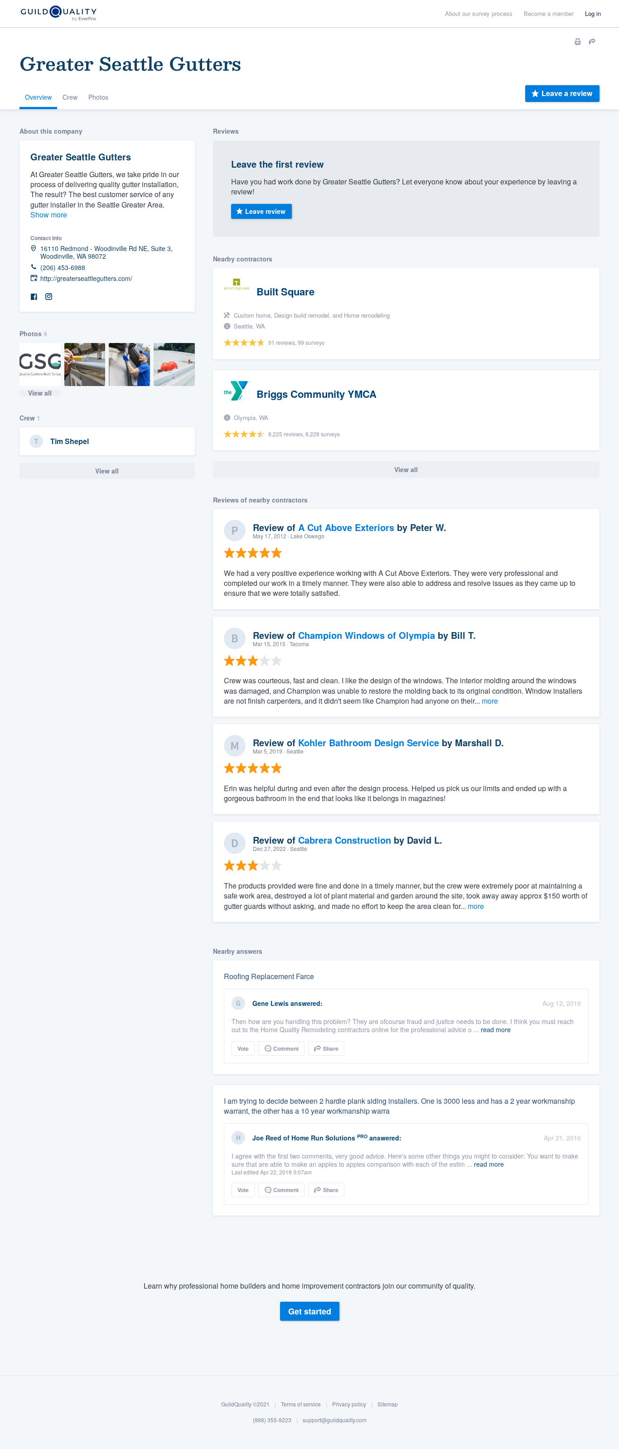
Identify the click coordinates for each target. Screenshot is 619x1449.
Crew (70, 96)
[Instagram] (48, 297)
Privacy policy (349, 1404)
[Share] (592, 41)
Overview (38, 96)
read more (496, 1029)
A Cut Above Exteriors (346, 527)
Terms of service (301, 1404)
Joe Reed (266, 1137)
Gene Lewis (270, 1003)
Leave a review (567, 93)
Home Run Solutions (323, 1137)
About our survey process (479, 13)
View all (40, 393)
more (490, 701)
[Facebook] (34, 297)
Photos (98, 96)
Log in (593, 13)
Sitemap (387, 1404)
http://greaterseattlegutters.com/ (86, 278)
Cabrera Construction (344, 839)
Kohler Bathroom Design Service (368, 742)
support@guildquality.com (335, 1420)
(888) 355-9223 (272, 1420)
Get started (309, 1311)
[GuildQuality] (58, 13)
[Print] (578, 41)
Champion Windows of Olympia (366, 635)
